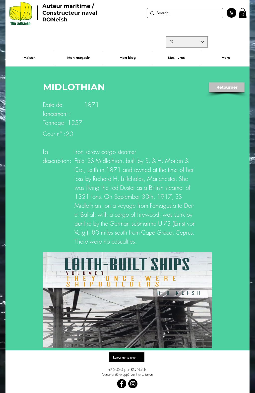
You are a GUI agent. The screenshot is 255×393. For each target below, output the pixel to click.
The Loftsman (144, 374)
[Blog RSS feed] (231, 13)
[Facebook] (121, 383)
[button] (243, 13)
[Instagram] (132, 383)
